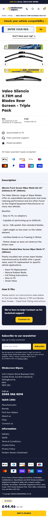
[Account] (38, 9)
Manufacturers (9, 405)
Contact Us (24, 320)
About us (6, 416)
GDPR (4, 438)
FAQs (4, 420)
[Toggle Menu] (3, 9)
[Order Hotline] (27, 9)
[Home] (13, 9)
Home (4, 15)
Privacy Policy (23, 359)
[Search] (33, 9)
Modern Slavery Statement (15, 453)
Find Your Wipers (10, 413)
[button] (24, 180)
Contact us (7, 424)
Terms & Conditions (11, 442)
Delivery (5, 434)
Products (11, 15)
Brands (5, 409)
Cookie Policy (8, 445)
